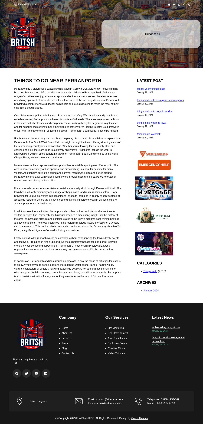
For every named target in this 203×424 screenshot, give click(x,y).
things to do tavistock (148, 134)
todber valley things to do (151, 89)
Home (65, 328)
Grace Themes (139, 418)
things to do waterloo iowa (151, 122)
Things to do (150, 271)
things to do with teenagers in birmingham (160, 100)
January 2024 (151, 290)
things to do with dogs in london (155, 111)
